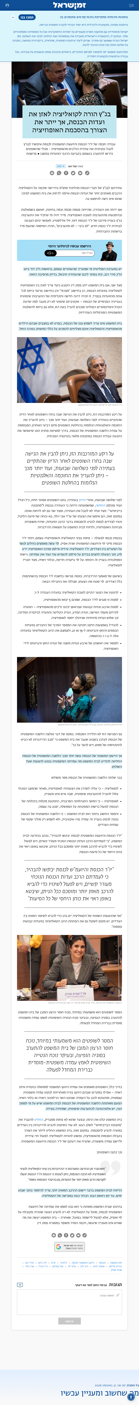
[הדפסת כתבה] (51, 173)
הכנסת (102, 1263)
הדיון (82, 500)
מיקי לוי (72, 1266)
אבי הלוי (29, 1266)
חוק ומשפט (116, 1263)
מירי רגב (29, 1263)
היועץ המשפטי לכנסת (83, 1263)
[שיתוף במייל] (80, 173)
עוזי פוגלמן (57, 1266)
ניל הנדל (43, 1266)
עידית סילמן (115, 1266)
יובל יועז (72, 166)
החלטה (100, 505)
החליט (38, 1119)
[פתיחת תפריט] (7, 5)
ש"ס (53, 1263)
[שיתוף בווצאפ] (58, 173)
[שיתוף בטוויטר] (73, 173)
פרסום (69, 1321)
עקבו (59, 166)
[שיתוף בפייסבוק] (66, 173)
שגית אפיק (116, 1270)
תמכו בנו (27, 17)
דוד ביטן (42, 1263)
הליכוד (63, 1263)
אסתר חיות (99, 1266)
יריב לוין (84, 1266)
